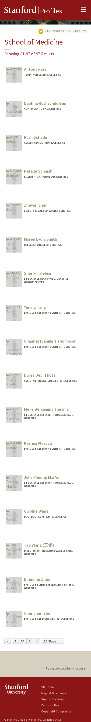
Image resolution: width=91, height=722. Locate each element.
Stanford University (22, 689)
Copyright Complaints (56, 711)
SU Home (47, 687)
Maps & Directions (53, 693)
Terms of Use (50, 705)
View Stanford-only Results (65, 31)
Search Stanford (52, 699)
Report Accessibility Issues (65, 668)
